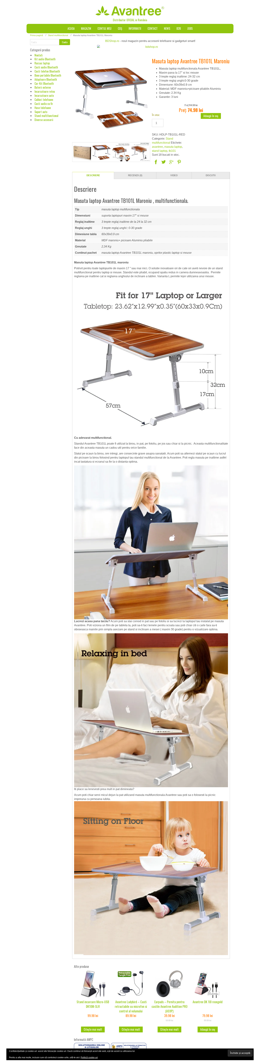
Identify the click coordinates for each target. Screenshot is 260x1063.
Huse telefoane (42, 108)
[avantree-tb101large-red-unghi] (121, 152)
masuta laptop (173, 146)
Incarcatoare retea (44, 91)
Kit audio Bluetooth (45, 59)
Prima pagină (36, 35)
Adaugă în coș (210, 116)
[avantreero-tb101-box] (82, 152)
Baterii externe (42, 87)
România (142, 20)
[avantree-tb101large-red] (101, 152)
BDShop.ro (112, 40)
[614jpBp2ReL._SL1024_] (140, 152)
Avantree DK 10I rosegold (208, 1001)
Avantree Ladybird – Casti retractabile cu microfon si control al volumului (131, 1006)
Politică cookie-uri (89, 1057)
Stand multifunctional (58, 35)
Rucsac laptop (42, 63)
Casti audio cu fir (43, 104)
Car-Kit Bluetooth (44, 83)
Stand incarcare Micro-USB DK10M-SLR (93, 1004)
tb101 (172, 150)
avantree (157, 146)
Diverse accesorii (43, 120)
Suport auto (40, 112)
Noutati (38, 55)
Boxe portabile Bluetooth (47, 75)
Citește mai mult (93, 1029)
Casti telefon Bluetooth (47, 71)
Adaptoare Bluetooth (45, 79)
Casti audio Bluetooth (46, 67)
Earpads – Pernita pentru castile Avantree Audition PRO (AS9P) (169, 1006)
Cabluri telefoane (43, 99)
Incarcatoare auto (44, 95)
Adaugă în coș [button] (207, 1029)
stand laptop (159, 150)
